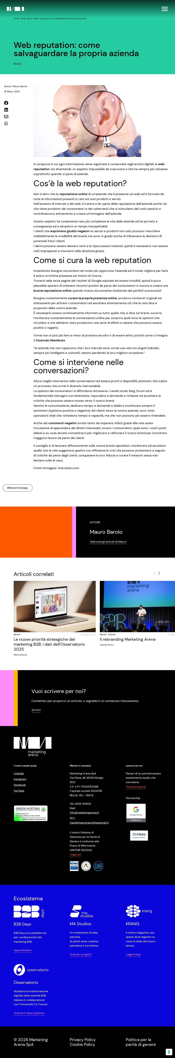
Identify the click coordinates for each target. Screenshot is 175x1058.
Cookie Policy (82, 1044)
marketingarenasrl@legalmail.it (89, 822)
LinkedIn (19, 773)
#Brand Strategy (17, 488)
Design (112, 634)
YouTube (19, 790)
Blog (23, 18)
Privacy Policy (83, 1039)
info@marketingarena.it (84, 812)
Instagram (20, 779)
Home (16, 18)
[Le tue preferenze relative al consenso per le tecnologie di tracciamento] (169, 1052)
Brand (29, 18)
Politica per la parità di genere (141, 1042)
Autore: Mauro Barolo (15, 86)
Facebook (20, 785)
